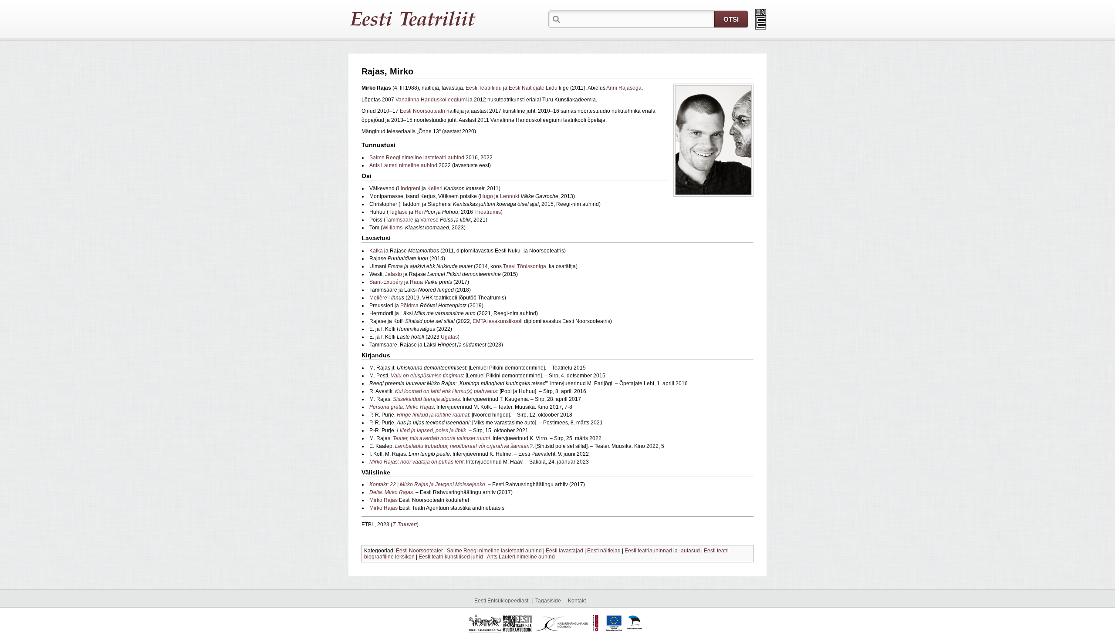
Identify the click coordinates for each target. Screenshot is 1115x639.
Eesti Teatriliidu (484, 88)
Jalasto (393, 274)
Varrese (429, 220)
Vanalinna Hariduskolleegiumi (431, 100)
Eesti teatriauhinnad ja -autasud (662, 551)
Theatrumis (487, 212)
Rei (419, 212)
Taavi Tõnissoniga (524, 266)
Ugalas (449, 337)
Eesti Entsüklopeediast (501, 601)
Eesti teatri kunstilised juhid (451, 557)
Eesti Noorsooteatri (422, 111)
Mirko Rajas (383, 500)
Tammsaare (399, 220)
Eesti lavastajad (564, 551)
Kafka (376, 251)
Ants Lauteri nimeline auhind (403, 165)
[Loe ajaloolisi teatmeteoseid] (761, 19)
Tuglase (398, 212)
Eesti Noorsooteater (419, 551)
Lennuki (509, 196)
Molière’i (379, 298)
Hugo (486, 196)
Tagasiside (548, 601)
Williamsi (393, 228)
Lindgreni (409, 188)
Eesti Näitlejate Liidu (533, 88)
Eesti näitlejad (604, 551)
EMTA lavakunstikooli (498, 321)
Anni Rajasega (624, 88)
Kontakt (577, 601)
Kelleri (435, 188)
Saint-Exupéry (386, 282)
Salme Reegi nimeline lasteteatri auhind (416, 158)
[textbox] (638, 19)
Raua (416, 282)
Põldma (409, 306)
